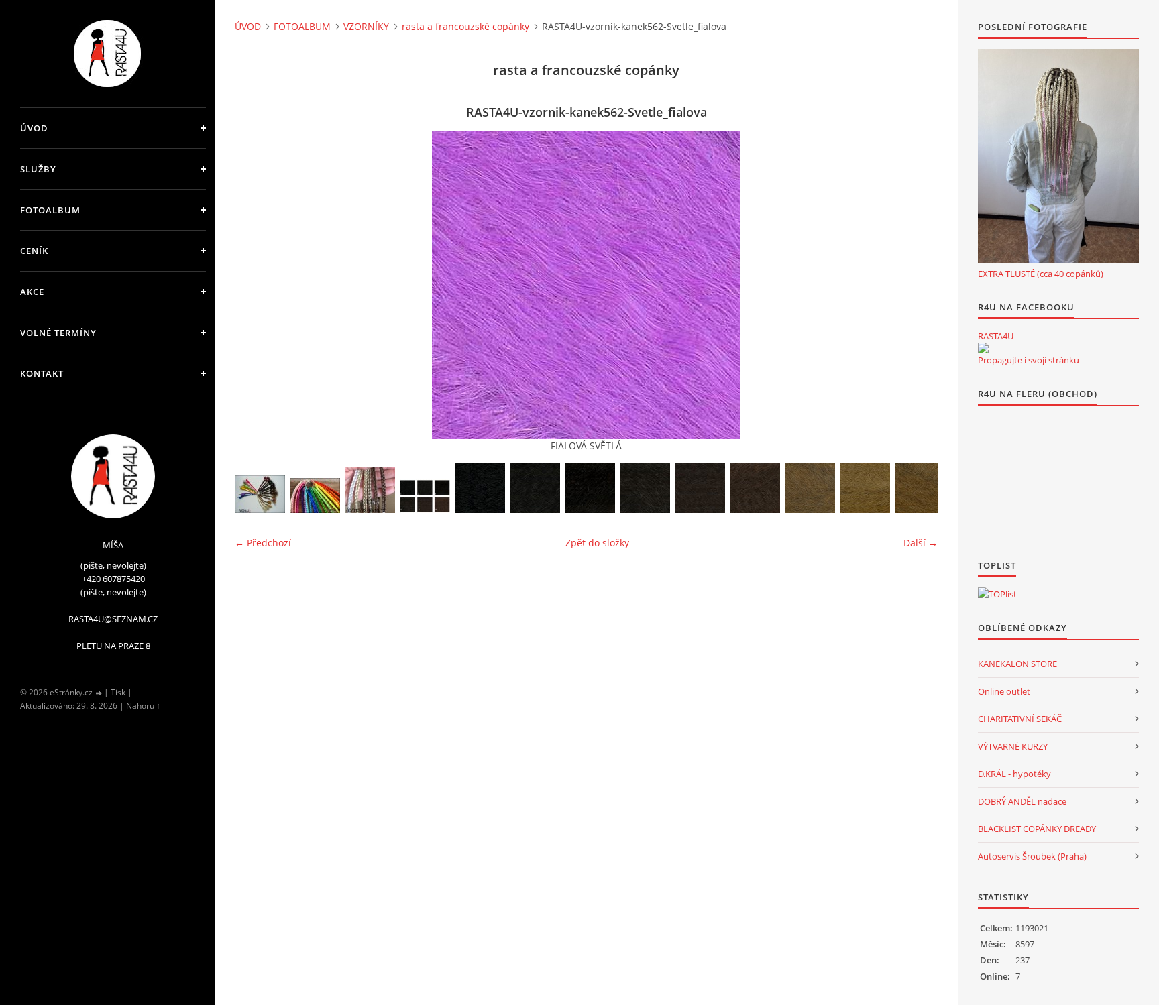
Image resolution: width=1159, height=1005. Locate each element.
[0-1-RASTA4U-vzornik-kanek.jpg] (260, 494)
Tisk (118, 692)
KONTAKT (42, 373)
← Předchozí (263, 542)
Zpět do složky (597, 542)
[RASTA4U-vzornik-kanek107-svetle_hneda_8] (755, 488)
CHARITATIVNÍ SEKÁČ (1020, 719)
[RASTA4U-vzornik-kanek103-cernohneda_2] (535, 488)
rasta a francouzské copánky (465, 26)
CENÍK (34, 251)
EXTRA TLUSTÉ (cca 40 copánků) (1040, 274)
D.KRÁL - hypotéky (1014, 774)
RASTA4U (995, 336)
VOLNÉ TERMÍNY (58, 333)
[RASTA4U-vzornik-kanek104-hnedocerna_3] (590, 488)
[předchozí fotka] (256, 285)
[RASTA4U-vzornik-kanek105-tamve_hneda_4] (645, 488)
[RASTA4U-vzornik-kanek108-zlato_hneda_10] (810, 488)
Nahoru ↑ (143, 705)
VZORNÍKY (366, 26)
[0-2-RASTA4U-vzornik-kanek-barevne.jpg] (315, 495)
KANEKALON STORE (1017, 664)
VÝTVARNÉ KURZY (1013, 746)
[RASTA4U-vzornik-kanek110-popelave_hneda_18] (920, 488)
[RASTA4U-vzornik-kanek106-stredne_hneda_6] (700, 488)
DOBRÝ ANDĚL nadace (1022, 801)
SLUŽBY (38, 169)
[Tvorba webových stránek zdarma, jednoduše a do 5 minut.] (99, 693)
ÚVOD (34, 128)
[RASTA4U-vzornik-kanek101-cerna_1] (480, 488)
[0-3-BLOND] (370, 490)
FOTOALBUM (50, 210)
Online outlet (1004, 691)
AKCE (32, 292)
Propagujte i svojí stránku (1028, 360)
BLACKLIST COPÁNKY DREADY (1037, 829)
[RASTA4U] (983, 348)
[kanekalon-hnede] (425, 496)
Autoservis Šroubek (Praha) (1032, 856)
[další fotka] (916, 285)
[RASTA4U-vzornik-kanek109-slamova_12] (865, 488)
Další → (920, 542)
